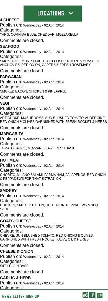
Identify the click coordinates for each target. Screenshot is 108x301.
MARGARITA (12, 133)
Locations (51, 13)
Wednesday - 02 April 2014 (43, 25)
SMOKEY (8, 190)
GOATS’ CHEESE (15, 221)
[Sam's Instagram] (85, 296)
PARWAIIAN (11, 77)
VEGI (4, 103)
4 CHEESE (9, 20)
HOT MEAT (10, 160)
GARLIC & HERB (15, 278)
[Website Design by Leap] (100, 295)
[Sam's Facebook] (92, 296)
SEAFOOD (9, 46)
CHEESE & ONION (16, 251)
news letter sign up (20, 296)
